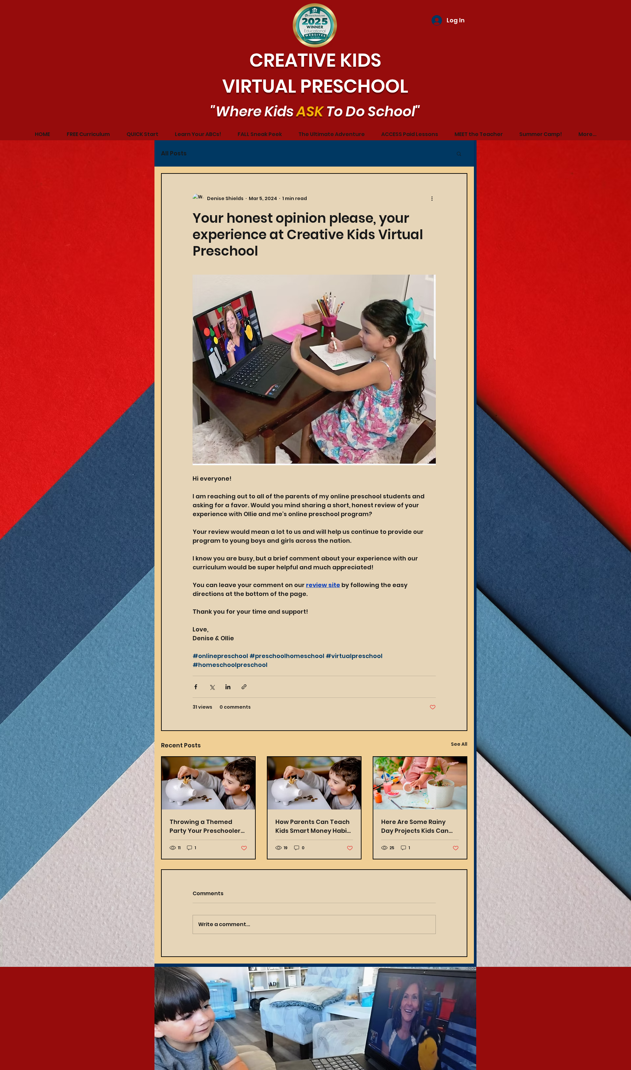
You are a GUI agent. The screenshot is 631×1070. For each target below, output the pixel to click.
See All (459, 744)
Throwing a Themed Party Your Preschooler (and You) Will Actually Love (205, 826)
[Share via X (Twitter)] (212, 687)
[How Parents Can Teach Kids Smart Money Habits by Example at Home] (208, 783)
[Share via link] (244, 687)
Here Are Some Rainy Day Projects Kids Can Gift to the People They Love (416, 826)
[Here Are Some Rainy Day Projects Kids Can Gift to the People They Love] (420, 783)
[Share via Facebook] (196, 687)
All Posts (174, 153)
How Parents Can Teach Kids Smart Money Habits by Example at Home (314, 826)
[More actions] (432, 199)
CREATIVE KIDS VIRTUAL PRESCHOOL (315, 73)
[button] (459, 153)
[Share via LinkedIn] (228, 687)
